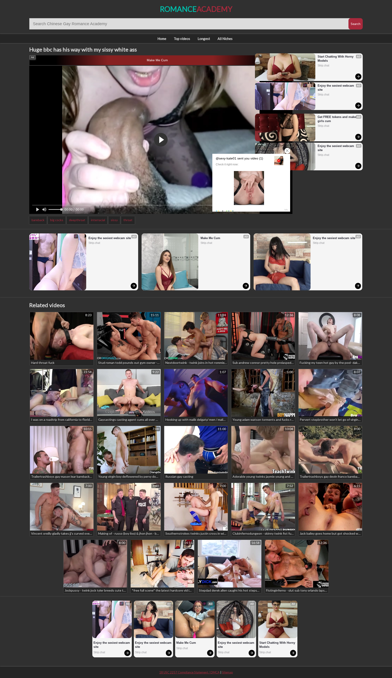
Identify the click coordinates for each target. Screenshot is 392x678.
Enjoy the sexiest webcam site (336, 87)
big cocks (56, 220)
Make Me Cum (157, 60)
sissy (114, 220)
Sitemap (227, 672)
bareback (38, 220)
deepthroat (77, 220)
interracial (98, 220)
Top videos (182, 39)
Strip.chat (323, 65)
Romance (196, 9)
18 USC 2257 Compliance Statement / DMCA (189, 672)
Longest (204, 39)
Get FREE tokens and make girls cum (337, 119)
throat (127, 220)
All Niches (225, 39)
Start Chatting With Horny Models (336, 58)
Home (161, 39)
